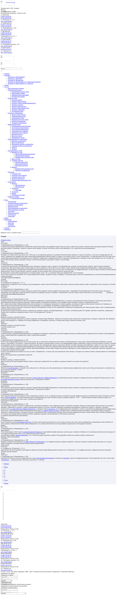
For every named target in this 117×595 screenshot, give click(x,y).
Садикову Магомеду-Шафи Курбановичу (45, 378)
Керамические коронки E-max (24, 157)
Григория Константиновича (45, 458)
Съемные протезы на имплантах (22, 146)
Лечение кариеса (17, 100)
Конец (6, 483)
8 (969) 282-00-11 (6, 42)
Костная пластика (17, 134)
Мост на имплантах (18, 142)
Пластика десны (17, 136)
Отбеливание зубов (18, 118)
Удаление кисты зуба (18, 177)
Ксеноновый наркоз (18, 198)
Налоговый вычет (10, 519)
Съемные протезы (17, 160)
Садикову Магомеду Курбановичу (34, 441)
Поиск (3, 69)
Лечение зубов (12, 98)
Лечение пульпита (17, 105)
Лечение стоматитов (18, 110)
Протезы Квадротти (21, 164)
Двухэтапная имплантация (20, 129)
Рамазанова (5, 460)
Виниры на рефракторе (22, 170)
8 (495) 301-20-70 (6, 41)
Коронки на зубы (17, 152)
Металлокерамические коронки (25, 154)
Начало (6, 464)
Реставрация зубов (17, 111)
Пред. (6, 467)
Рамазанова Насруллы (24, 422)
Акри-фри (66, 458)
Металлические (20, 185)
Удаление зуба (16, 173)
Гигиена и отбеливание (15, 113)
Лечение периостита (18, 178)
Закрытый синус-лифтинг (20, 132)
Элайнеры (15, 188)
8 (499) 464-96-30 (6, 33)
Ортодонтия (12, 182)
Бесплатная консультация (16, 88)
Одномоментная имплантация (21, 126)
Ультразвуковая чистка (19, 116)
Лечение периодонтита (19, 106)
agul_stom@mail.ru (6, 21)
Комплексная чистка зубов (20, 119)
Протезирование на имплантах (17, 139)
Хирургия (11, 172)
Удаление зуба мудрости (19, 175)
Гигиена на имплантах (19, 121)
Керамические (19, 187)
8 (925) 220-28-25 (6, 26)
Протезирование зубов (15, 151)
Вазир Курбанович (22, 435)
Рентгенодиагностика (15, 90)
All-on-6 (14, 149)
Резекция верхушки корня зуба (21, 180)
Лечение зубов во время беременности (24, 103)
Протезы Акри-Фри (21, 162)
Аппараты (15, 192)
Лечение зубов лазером (19, 101)
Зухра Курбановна (12, 368)
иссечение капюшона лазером (10, 379)
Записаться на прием (10, 2)
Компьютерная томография (20, 95)
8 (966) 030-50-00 (6, 34)
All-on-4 (14, 147)
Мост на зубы (16, 159)
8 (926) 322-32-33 (6, 49)
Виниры (14, 167)
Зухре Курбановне (10, 397)
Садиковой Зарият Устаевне (50, 410)
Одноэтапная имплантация (20, 128)
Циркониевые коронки (22, 155)
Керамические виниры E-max (24, 169)
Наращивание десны (18, 137)
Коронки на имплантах (19, 141)
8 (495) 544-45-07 (6, 16)
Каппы (14, 193)
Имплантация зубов (14, 124)
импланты (51, 409)
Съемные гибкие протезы (12, 511)
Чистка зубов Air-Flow (19, 114)
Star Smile (18, 190)
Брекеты (14, 183)
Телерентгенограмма (18, 96)
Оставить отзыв (6, 240)
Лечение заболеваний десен (20, 108)
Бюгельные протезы (21, 165)
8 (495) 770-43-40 (6, 24)
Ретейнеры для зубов (18, 195)
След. (6, 480)
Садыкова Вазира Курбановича (32, 432)
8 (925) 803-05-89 (6, 18)
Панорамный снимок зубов (20, 91)
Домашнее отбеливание (19, 123)
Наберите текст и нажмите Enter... (11, 232)
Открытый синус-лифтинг (20, 131)
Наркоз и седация (13, 196)
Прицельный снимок (18, 93)
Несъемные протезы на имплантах (22, 144)
